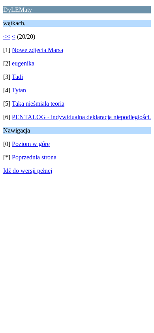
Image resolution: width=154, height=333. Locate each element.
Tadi (17, 76)
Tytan (19, 90)
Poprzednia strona (34, 157)
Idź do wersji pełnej (27, 170)
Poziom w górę (31, 143)
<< (6, 36)
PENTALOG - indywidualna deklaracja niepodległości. (81, 117)
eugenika (23, 63)
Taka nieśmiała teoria (38, 103)
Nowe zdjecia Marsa (37, 50)
